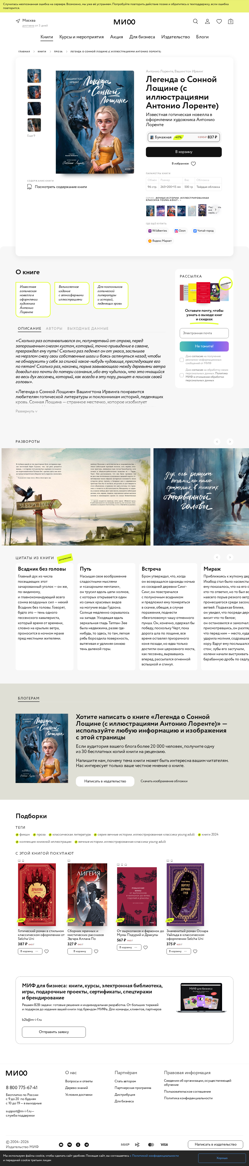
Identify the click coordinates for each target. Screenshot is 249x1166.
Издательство (175, 37)
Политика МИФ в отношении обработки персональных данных (207, 377)
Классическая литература (72, 835)
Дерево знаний (76, 1088)
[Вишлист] (219, 21)
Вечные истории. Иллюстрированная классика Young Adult (122, 842)
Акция (116, 37)
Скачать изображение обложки (164, 781)
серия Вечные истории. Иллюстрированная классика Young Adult (146, 835)
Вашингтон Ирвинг (188, 71)
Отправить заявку (54, 1032)
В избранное (180, 163)
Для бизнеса (142, 37)
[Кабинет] (207, 21)
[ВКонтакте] (69, 1144)
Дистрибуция (125, 1095)
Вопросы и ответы (79, 1081)
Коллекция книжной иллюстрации (45, 842)
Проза (58, 51)
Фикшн (24, 835)
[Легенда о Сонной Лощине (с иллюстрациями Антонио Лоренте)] (151, 211)
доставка (28, 25)
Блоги (202, 37)
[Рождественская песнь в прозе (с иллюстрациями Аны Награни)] (192, 211)
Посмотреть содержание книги (61, 187)
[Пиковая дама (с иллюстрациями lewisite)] (182, 211)
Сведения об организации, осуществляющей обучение (197, 1083)
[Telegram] (86, 1144)
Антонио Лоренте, (160, 71)
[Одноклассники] (78, 1144)
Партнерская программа (133, 1088)
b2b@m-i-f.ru (32, 1020)
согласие (197, 356)
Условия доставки (78, 1095)
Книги (46, 37)
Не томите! (204, 346)
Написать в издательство (105, 781)
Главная (24, 51)
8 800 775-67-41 (22, 1087)
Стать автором (125, 1081)
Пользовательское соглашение (187, 1092)
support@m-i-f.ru (19, 1111)
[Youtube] (61, 1144)
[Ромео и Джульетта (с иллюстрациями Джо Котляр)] (203, 210)
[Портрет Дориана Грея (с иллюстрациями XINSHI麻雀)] (161, 211)
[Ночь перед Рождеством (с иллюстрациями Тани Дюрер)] (172, 211)
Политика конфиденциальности (188, 1098)
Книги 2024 (210, 835)
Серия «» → (177, 199)
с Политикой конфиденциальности (154, 1156)
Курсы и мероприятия (81, 37)
